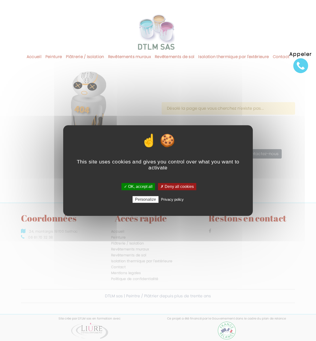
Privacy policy (172, 199)
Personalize (145, 199)
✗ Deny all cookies (177, 186)
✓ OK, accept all (138, 186)
